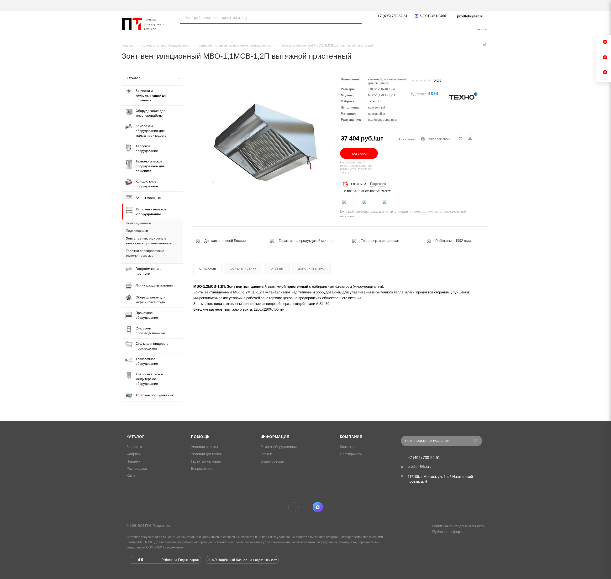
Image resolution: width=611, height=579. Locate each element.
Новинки (133, 461)
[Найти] (353, 17)
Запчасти (134, 447)
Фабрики (133, 454)
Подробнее (378, 184)
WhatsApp (305, 507)
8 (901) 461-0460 (433, 16)
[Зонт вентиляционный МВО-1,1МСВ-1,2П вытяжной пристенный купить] (265, 142)
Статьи (266, 454)
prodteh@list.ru (470, 16)
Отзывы (277, 268)
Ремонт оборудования (278, 447)
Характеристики (243, 268)
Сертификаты (351, 454)
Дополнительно (311, 268)
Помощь (200, 437)
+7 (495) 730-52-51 (392, 16)
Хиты (130, 476)
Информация (275, 437)
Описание (207, 268)
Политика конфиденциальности (458, 526)
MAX (318, 507)
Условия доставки (206, 454)
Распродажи (136, 468)
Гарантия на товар (206, 461)
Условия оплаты (204, 447)
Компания (351, 437)
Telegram (293, 507)
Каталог (135, 437)
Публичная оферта (448, 532)
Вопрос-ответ (202, 468)
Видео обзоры (272, 461)
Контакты (347, 447)
